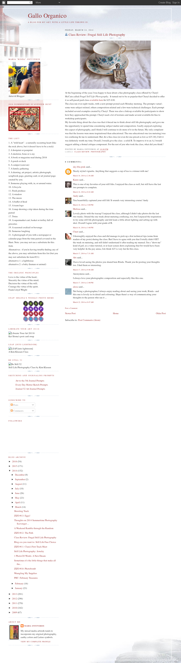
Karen (76, 179)
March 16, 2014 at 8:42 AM (83, 192)
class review (81, 151)
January (19, 588)
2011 (15, 603)
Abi (75, 257)
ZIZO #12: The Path (23, 532)
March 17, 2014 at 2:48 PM (83, 282)
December (20, 474)
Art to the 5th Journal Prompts (30, 380)
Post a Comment (71, 308)
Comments (18, 410)
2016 (15, 461)
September (20, 479)
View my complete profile (36, 641)
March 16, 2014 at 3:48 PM (83, 227)
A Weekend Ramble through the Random (33, 528)
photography (98, 151)
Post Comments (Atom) (89, 320)
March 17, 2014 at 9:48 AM (83, 269)
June (17, 493)
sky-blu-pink (79, 166)
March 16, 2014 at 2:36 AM (83, 175)
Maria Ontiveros (34, 626)
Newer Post (70, 313)
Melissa (76, 208)
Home (116, 313)
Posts (15, 404)
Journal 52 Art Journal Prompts (30, 388)
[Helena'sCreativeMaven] (33, 320)
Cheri (75, 231)
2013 (15, 593)
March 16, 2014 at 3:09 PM (83, 205)
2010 (15, 607)
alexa (75, 286)
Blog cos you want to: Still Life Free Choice (35, 542)
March (18, 507)
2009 (15, 612)
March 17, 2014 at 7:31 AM (83, 253)
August (18, 483)
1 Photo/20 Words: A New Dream (30, 555)
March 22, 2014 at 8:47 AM (83, 302)
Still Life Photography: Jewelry (29, 551)
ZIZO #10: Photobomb (25, 568)
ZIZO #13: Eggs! (22, 515)
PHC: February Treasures (26, 577)
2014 (15, 470)
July (17, 488)
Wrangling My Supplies (25, 573)
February (19, 583)
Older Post (161, 313)
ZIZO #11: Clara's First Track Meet (30, 546)
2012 (15, 598)
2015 (15, 466)
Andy (75, 195)
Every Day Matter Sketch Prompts (32, 384)
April (18, 502)
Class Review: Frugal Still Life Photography (97, 34)
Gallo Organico (47, 15)
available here (96, 100)
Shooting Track (21, 511)
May (17, 497)
